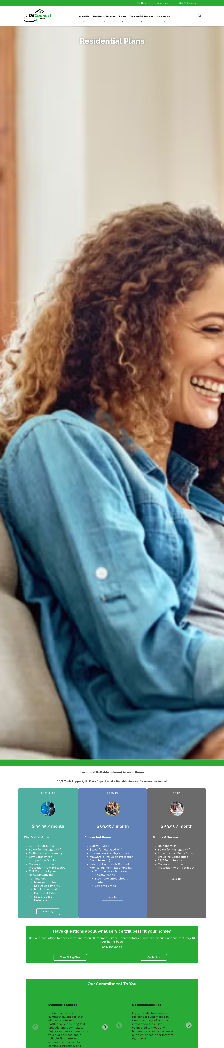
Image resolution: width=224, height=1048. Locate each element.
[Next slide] (105, 1027)
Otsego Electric (187, 3)
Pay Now (141, 3)
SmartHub (162, 3)
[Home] (38, 16)
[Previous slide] (35, 1027)
